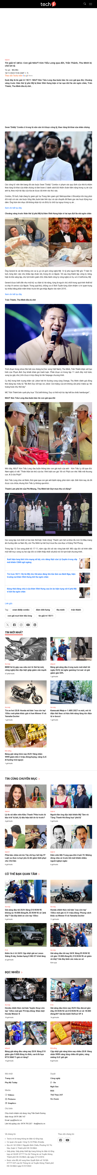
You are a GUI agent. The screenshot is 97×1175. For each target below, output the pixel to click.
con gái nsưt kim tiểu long (20, 616)
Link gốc (8, 603)
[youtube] (28, 624)
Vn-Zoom (54, 1099)
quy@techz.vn (16, 1120)
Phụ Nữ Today (11, 1082)
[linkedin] (35, 624)
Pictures (12, 1099)
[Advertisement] (48, 108)
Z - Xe (53, 1082)
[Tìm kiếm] (83, 4)
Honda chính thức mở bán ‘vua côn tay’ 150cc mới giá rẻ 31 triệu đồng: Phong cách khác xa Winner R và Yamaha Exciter (70, 913)
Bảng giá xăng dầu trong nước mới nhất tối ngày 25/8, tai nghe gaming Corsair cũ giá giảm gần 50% (70, 670)
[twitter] (7, 624)
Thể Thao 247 (56, 1095)
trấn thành (76, 610)
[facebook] (14, 624)
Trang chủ (9, 1078)
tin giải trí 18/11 (46, 616)
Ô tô (6, 950)
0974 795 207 (26, 1123)
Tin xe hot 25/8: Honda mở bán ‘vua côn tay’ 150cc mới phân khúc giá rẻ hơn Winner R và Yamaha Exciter (25, 713)
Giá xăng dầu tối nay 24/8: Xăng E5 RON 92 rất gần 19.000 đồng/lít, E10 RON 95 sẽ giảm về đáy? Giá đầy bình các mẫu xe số (71, 956)
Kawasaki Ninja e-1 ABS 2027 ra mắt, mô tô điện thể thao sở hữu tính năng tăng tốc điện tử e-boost (71, 713)
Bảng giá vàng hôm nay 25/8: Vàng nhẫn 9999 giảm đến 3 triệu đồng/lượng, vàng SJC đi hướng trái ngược (26, 757)
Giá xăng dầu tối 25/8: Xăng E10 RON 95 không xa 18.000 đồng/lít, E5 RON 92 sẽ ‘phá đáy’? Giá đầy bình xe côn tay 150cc (25, 913)
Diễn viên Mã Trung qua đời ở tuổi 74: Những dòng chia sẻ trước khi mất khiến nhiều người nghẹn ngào (71, 858)
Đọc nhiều (13, 972)
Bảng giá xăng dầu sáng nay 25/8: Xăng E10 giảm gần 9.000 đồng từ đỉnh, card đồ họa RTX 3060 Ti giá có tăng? (25, 1054)
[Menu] (90, 4)
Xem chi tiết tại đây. (13, 208)
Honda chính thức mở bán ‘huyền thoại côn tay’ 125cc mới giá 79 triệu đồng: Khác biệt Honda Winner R (25, 1011)
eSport (52, 664)
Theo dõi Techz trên (13, 75)
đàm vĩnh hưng (43, 610)
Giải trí (7, 60)
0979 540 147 (19, 1117)
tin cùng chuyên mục (21, 778)
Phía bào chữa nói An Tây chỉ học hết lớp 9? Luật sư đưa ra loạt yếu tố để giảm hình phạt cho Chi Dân (25, 858)
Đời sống (8, 751)
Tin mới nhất (14, 632)
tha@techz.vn (39, 1123)
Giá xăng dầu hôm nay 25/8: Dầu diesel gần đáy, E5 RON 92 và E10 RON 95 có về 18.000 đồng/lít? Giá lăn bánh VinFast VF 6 (70, 1011)
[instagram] (21, 624)
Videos (11, 1095)
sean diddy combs (20, 610)
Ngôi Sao (54, 1086)
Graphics (12, 1103)
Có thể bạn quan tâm (21, 874)
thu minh (60, 610)
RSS (52, 1091)
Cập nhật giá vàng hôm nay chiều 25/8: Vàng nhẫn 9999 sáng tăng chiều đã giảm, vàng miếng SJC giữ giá (71, 1054)
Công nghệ (55, 1078)
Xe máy (7, 664)
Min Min (15, 70)
